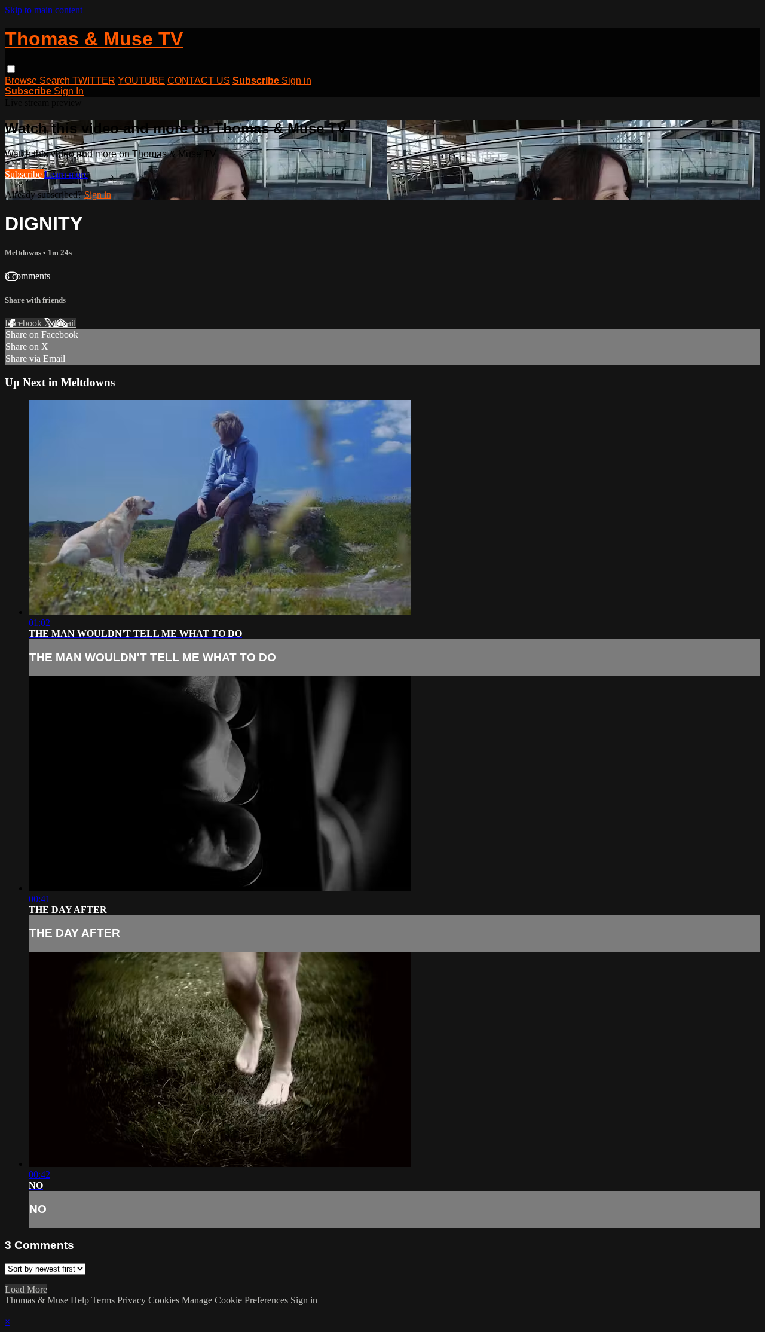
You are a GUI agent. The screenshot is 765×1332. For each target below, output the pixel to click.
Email (65, 323)
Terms (104, 1300)
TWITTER (93, 80)
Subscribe (24, 174)
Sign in (296, 80)
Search (55, 80)
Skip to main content (43, 10)
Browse (22, 80)
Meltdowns (24, 252)
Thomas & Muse (36, 1300)
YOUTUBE (141, 80)
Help (81, 1300)
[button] (11, 69)
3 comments (27, 276)
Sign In (69, 91)
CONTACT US (198, 80)
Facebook (24, 323)
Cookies (165, 1300)
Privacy (132, 1300)
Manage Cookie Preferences (236, 1300)
